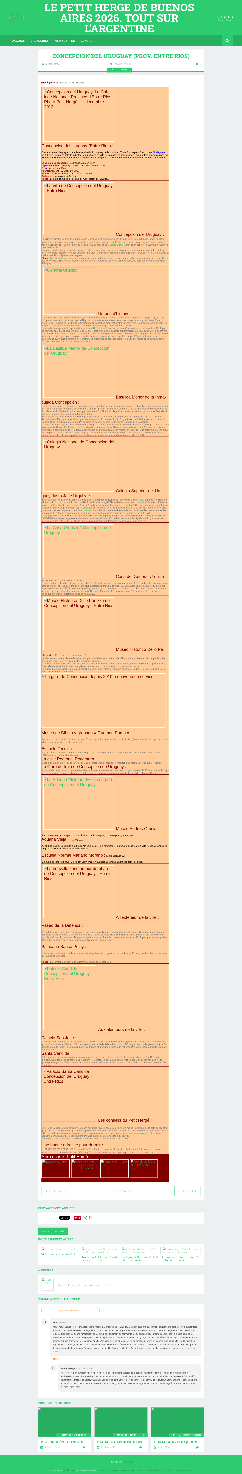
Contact (87, 40)
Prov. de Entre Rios (123, 63)
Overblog (128, 1461)
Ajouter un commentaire (70, 1310)
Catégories (40, 40)
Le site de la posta (145, 1152)
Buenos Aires (60, 325)
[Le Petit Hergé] (47, 1284)
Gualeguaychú (115, 244)
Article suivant (186, 1191)
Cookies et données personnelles (159, 1470)
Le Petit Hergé (82, 1285)
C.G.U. (140, 1470)
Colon (151, 1133)
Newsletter (65, 40)
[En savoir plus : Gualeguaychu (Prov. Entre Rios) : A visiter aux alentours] (177, 1429)
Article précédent (57, 1191)
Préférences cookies (184, 1470)
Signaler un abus (128, 1470)
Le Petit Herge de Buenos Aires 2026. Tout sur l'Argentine (119, 18)
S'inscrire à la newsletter (53, 1231)
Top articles (103, 1470)
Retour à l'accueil (123, 1191)
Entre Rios (99, 328)
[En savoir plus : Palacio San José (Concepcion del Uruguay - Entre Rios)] (121, 1429)
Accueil (18, 40)
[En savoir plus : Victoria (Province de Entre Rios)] (64, 1429)
